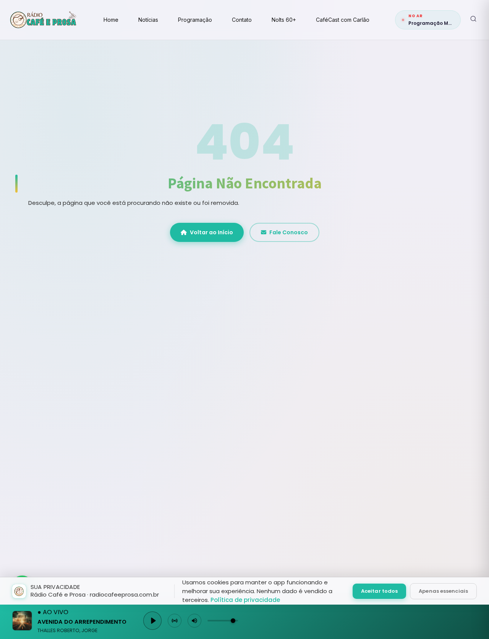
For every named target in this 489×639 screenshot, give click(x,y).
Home (111, 19)
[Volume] (194, 621)
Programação (195, 19)
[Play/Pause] (152, 620)
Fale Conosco (288, 232)
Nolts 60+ (284, 19)
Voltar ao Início (211, 232)
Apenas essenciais (443, 591)
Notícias (148, 19)
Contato (242, 19)
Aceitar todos (379, 591)
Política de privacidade (245, 600)
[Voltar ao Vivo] (174, 621)
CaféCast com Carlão (342, 19)
